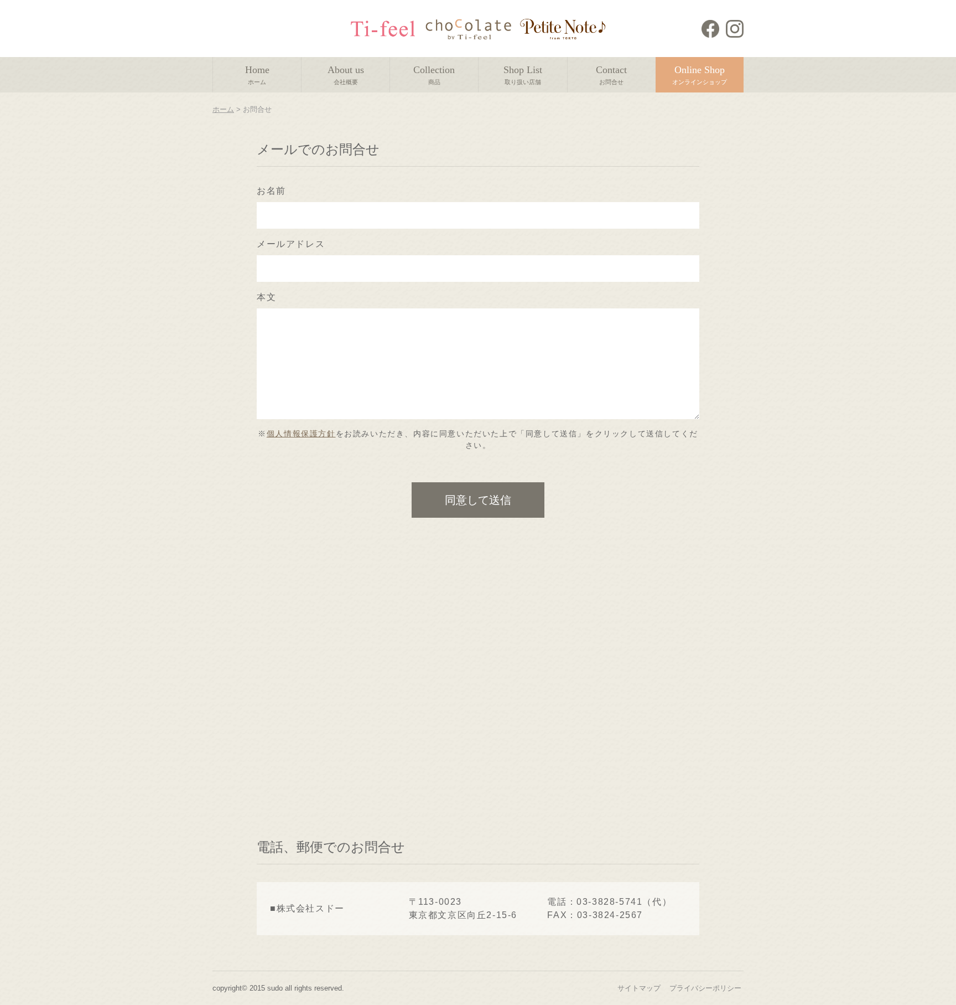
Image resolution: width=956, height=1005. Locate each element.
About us (346, 74)
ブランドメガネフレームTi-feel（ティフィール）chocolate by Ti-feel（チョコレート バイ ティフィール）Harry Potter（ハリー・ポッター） (478, 28)
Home (257, 74)
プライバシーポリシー (705, 988)
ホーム (223, 109)
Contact (611, 74)
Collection (434, 74)
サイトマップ (639, 988)
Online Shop (699, 74)
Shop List (522, 74)
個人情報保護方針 (301, 433)
